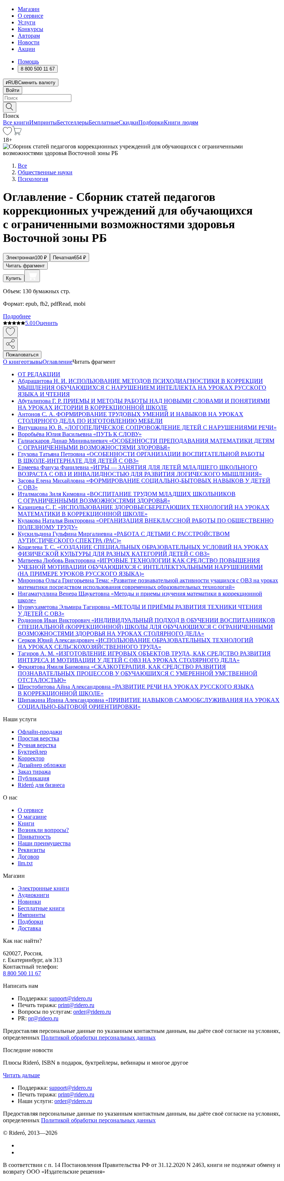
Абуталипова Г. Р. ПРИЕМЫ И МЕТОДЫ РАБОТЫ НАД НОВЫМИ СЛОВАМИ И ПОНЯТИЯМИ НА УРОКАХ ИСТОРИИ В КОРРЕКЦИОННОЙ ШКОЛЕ (144, 404)
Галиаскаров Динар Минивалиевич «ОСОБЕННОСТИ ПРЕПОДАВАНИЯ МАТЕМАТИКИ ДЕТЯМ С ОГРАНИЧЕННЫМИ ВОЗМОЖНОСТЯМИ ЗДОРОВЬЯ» (146, 444)
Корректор (31, 758)
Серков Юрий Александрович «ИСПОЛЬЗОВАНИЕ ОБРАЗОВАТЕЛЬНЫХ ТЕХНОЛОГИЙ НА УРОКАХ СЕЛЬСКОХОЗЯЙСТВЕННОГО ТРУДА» (135, 643)
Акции (26, 49)
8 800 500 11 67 (22, 973)
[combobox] (142, 98)
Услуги (27, 22)
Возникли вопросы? (43, 830)
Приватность (34, 836)
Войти (12, 90)
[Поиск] (9, 107)
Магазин (29, 9)
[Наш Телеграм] (21, 1152)
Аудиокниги (33, 895)
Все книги (16, 122)
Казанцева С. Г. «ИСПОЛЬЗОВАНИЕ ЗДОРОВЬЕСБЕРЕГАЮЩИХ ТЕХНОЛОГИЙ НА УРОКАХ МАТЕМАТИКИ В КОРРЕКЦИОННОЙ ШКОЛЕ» (144, 510)
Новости (29, 42)
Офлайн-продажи (40, 732)
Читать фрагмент (25, 265)
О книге (13, 362)
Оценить (47, 323)
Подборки (151, 122)
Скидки (128, 122)
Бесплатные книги (41, 908)
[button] (142, 106)
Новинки (29, 901)
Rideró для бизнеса (41, 785)
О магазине (32, 817)
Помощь (28, 61)
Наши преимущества (44, 843)
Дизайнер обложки (42, 765)
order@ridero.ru (92, 1012)
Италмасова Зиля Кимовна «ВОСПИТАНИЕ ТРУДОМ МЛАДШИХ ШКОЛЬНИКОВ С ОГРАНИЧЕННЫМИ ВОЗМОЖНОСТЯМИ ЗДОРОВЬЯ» (127, 497)
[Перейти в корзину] (17, 133)
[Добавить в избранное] (10, 332)
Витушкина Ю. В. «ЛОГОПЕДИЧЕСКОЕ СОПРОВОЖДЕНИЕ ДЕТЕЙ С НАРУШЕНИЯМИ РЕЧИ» (147, 427)
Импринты (43, 122)
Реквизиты (31, 850)
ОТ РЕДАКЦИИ (39, 374)
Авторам (29, 35)
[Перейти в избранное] (7, 133)
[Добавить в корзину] (32, 276)
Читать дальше (21, 1075)
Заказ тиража (34, 771)
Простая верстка (38, 738)
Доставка (29, 928)
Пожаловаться (22, 354)
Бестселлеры (73, 122)
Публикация (33, 778)
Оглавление (57, 362)
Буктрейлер (32, 752)
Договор (28, 856)
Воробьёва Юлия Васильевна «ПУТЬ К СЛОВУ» (80, 434)
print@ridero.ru (76, 1005)
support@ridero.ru (70, 998)
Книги (26, 823)
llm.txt (25, 863)
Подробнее (17, 316)
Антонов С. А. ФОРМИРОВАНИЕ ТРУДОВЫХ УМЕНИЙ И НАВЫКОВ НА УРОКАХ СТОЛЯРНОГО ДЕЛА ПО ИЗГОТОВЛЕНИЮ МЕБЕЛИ (130, 417)
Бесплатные (104, 122)
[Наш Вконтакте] (22, 1145)
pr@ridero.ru (43, 1018)
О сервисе (30, 16)
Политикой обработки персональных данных (98, 1037)
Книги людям (181, 122)
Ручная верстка (37, 745)
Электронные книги (43, 888)
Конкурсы (30, 29)
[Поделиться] (10, 344)
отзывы (33, 362)
